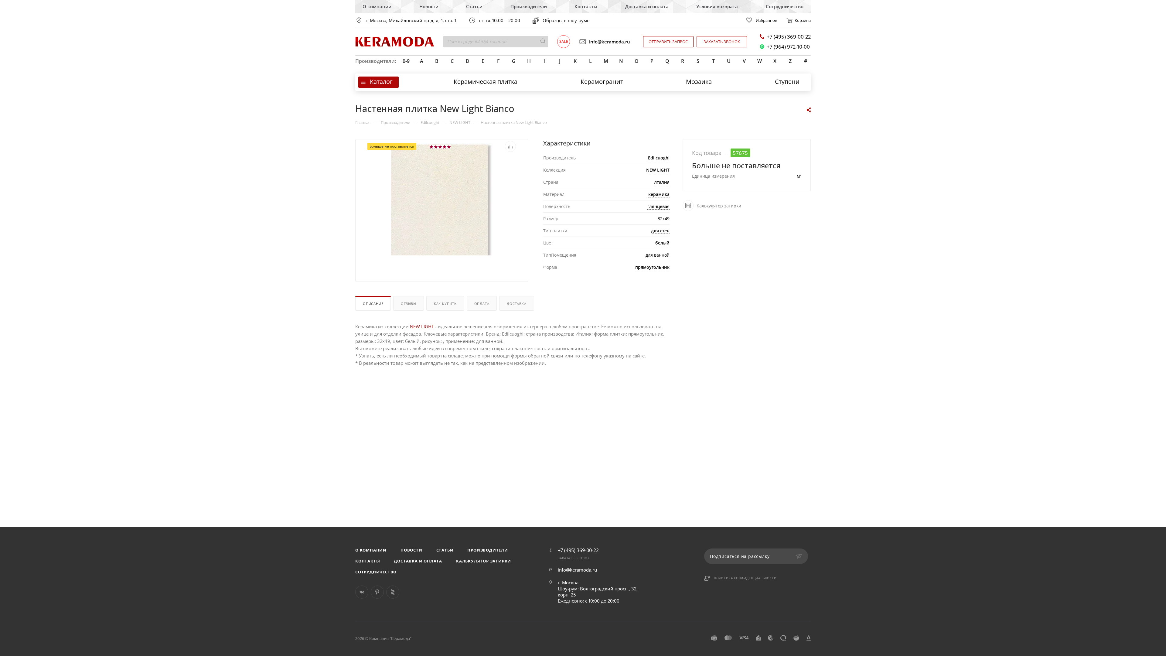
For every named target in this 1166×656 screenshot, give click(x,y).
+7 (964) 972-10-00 (788, 46)
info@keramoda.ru (609, 42)
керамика (659, 194)
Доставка (516, 303)
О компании (377, 6)
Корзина (803, 20)
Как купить (445, 303)
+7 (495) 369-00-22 (789, 36)
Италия (661, 182)
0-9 (406, 61)
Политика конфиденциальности (745, 578)
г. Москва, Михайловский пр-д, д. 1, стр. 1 (411, 20)
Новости (428, 6)
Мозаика (699, 81)
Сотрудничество (784, 6)
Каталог (381, 81)
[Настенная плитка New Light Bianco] (442, 219)
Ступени (787, 81)
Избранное (766, 20)
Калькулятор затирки (483, 561)
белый (662, 243)
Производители (528, 6)
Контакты (585, 6)
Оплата (481, 303)
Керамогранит (602, 81)
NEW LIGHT (658, 170)
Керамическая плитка (485, 81)
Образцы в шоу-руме (566, 20)
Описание (373, 303)
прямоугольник (652, 267)
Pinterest (377, 592)
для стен (660, 231)
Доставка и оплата (647, 6)
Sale (563, 41)
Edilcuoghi (659, 158)
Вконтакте (361, 592)
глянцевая (658, 206)
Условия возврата (717, 6)
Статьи (474, 6)
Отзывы (408, 303)
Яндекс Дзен (392, 592)
